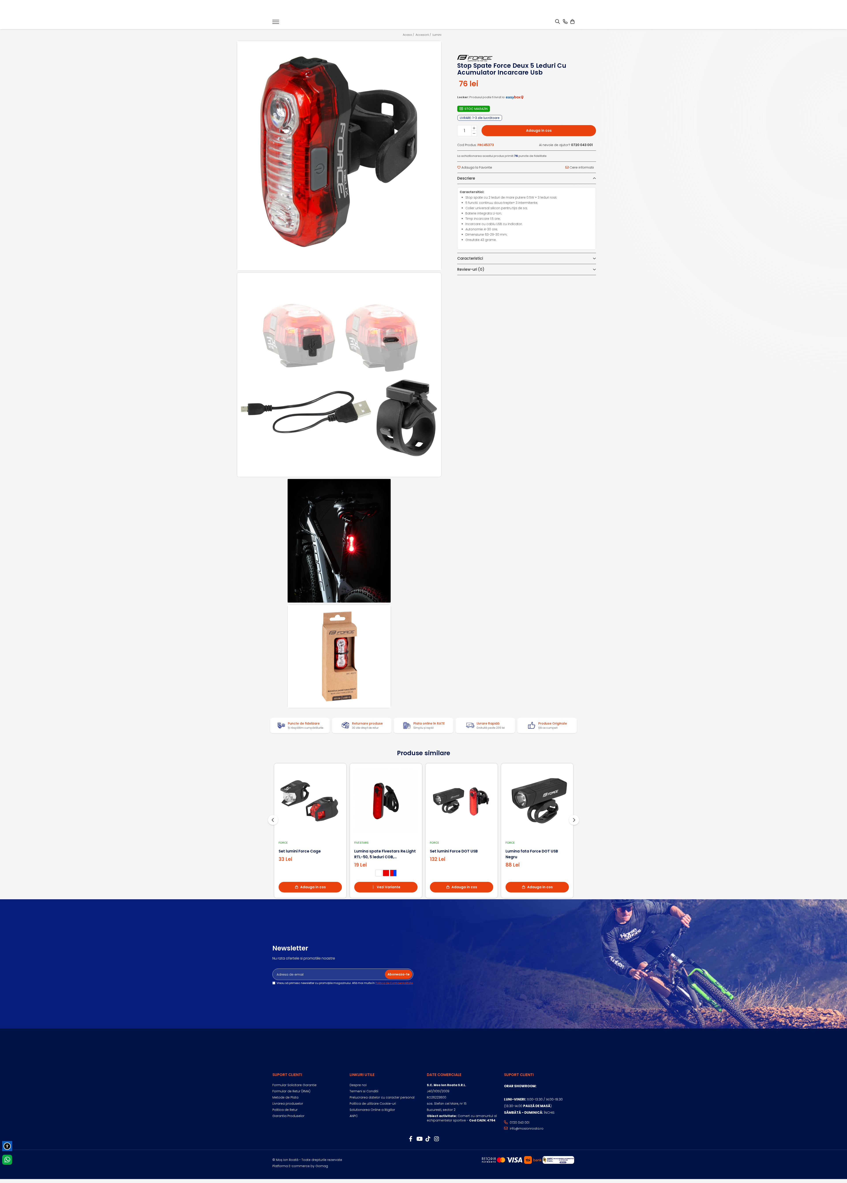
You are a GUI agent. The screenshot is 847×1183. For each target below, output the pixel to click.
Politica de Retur (285, 1110)
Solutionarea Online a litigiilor (372, 1110)
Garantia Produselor (288, 1116)
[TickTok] (428, 1139)
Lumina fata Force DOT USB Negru (532, 854)
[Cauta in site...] (557, 21)
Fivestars (361, 843)
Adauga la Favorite (476, 167)
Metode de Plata (285, 1097)
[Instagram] (436, 1139)
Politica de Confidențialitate (394, 983)
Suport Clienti (287, 1074)
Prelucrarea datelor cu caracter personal (382, 1097)
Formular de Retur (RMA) (291, 1091)
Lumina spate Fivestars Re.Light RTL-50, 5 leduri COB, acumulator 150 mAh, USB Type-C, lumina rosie (385, 854)
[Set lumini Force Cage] (310, 801)
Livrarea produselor (287, 1103)
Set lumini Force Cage (300, 851)
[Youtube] (419, 1139)
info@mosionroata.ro (526, 1128)
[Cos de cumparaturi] (572, 21)
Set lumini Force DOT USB (454, 851)
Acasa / (409, 35)
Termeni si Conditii (364, 1091)
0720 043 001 (519, 1122)
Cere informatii (581, 167)
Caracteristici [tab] (470, 258)
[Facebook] (410, 1139)
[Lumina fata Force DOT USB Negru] (537, 801)
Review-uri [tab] (470, 269)
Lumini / (438, 35)
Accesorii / (424, 35)
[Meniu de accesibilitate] (7, 1146)
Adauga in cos (539, 130)
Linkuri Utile (362, 1074)
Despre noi (358, 1085)
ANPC (354, 1116)
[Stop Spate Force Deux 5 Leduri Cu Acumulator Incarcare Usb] (339, 155)
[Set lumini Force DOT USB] (461, 801)
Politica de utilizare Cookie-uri (373, 1103)
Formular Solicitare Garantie (294, 1085)
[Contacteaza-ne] (565, 21)
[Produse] (275, 23)
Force (283, 843)
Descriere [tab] (466, 178)
